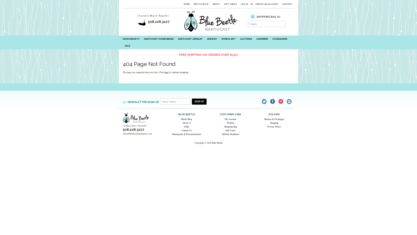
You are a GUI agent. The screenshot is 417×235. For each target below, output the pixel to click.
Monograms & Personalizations (186, 134)
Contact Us (187, 130)
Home (187, 4)
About (216, 4)
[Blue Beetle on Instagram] (289, 101)
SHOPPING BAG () (268, 17)
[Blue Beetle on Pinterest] (281, 101)
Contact (287, 4)
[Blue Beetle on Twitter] (264, 101)
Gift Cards (230, 4)
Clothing (246, 39)
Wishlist (230, 122)
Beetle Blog (201, 4)
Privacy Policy (274, 126)
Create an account (266, 4)
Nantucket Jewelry (190, 39)
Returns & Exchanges (274, 119)
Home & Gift (228, 39)
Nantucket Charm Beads (159, 39)
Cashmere (262, 39)
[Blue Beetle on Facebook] (273, 101)
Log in (244, 4)
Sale (127, 46)
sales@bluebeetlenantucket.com (137, 133)
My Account (230, 119)
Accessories (279, 39)
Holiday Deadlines (230, 134)
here (166, 72)
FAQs (186, 126)
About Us (186, 122)
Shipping (274, 122)
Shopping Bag (230, 126)
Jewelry (212, 39)
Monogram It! (131, 39)
